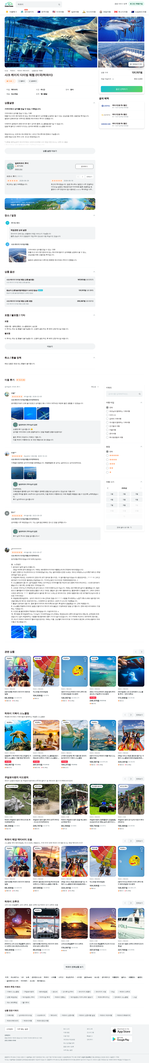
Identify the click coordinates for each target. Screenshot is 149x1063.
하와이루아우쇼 (103, 997)
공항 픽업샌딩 (12, 997)
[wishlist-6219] (85, 722)
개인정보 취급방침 (69, 1039)
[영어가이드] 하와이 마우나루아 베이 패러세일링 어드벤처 (73, 693)
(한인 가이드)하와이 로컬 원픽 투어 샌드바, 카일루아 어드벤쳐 (102, 693)
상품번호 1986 (37, 71)
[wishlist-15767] (28, 722)
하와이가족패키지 (123, 1015)
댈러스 (123, 977)
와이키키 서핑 (101, 992)
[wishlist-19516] (57, 722)
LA (22, 977)
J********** (16, 549)
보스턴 (96, 977)
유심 (113, 992)
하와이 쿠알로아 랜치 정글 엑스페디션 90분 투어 (74, 821)
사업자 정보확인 (86, 1057)
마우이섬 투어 (45, 997)
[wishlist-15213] (57, 910)
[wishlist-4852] (57, 786)
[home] (9, 4)
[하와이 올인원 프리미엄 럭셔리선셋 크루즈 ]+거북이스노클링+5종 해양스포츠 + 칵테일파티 (46, 883)
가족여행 (10, 1015)
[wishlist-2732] (113, 910)
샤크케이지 (41, 1015)
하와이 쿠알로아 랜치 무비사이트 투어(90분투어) (17, 821)
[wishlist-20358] (142, 722)
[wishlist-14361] (57, 658)
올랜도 (140, 977)
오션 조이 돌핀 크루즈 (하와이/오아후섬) (130, 945)
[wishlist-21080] (142, 658)
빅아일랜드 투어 (28, 997)
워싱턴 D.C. (70, 977)
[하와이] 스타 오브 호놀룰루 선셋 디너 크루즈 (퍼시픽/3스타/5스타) (18, 945)
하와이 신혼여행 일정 (87, 1015)
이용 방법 (66, 1032)
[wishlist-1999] (113, 786)
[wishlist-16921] (142, 786)
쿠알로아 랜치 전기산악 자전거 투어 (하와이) (131, 821)
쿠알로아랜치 (29, 992)
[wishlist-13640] (85, 658)
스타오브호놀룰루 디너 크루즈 (72, 944)
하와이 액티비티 (23, 71)
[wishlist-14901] (113, 658)
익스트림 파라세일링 (40, 692)
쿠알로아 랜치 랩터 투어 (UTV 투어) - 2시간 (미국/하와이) (46, 821)
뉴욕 (27, 977)
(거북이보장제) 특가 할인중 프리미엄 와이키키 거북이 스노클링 (73, 757)
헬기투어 (26, 1002)
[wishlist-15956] (57, 848)
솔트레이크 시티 (12, 981)
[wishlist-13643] (113, 722)
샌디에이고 (106, 977)
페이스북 (90, 1029)
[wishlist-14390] (85, 910)
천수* (13, 512)
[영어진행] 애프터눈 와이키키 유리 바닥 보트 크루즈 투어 (45, 945)
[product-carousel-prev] (78, 176)
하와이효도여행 (43, 1021)
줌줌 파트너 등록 (121, 4)
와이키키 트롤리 (85, 992)
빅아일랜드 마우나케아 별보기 (82, 997)
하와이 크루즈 (125, 992)
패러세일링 (43, 992)
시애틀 (53, 977)
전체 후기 (90, 1039)
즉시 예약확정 (12, 1002)
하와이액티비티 (13, 1021)
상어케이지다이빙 (25, 1015)
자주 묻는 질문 (68, 1050)
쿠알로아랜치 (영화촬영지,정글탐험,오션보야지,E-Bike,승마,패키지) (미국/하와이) (103, 821)
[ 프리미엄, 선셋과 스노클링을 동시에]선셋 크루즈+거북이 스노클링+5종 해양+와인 (46, 757)
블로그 (90, 1036)
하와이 (12, 71)
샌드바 (55, 992)
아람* (13, 393)
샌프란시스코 (36, 977)
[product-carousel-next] (82, 176)
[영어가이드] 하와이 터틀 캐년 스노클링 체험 (102, 757)
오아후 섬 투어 (68, 992)
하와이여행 (28, 1021)
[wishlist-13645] (28, 658)
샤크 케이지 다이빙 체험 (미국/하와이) (25, 400)
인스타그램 (90, 1032)
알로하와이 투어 (22, 163)
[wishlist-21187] (85, 786)
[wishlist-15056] (28, 786)
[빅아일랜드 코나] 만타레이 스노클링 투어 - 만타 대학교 (130, 693)
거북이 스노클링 (13, 992)
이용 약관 (66, 1036)
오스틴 (32, 981)
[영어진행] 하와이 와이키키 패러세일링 (17, 693)
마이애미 (24, 981)
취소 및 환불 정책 (68, 1043)
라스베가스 (15, 977)
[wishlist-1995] (142, 910)
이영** (13, 453)
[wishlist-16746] (28, 910)
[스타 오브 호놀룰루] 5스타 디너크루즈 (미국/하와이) (102, 945)
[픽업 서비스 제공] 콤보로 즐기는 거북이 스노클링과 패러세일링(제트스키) (131, 757)
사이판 (79, 977)
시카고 (61, 977)
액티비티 (54, 1015)
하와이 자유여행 (106, 1015)
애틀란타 (115, 977)
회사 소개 (66, 1029)
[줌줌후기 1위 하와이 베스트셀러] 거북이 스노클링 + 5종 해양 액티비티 (18, 757)
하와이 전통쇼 (60, 997)
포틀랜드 (132, 977)
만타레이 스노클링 (121, 997)
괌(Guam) (88, 977)
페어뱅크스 (41, 981)
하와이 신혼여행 (68, 1015)
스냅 (135, 997)
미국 (6, 71)
